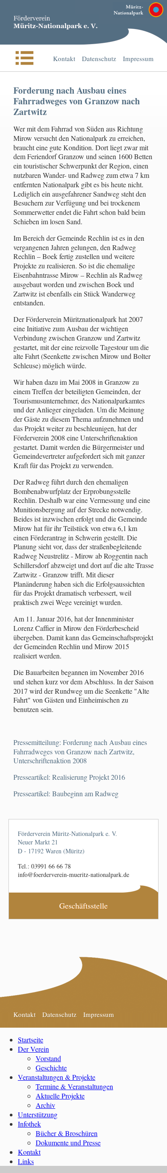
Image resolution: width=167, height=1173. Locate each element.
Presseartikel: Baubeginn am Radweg (65, 793)
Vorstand (48, 1058)
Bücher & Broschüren (67, 1133)
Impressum (138, 58)
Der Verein (33, 1049)
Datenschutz (99, 58)
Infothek (29, 1123)
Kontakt (64, 58)
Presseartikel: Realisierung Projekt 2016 (69, 777)
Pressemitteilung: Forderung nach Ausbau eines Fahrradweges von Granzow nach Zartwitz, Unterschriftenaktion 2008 (80, 751)
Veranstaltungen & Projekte (56, 1077)
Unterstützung (37, 1114)
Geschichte (51, 1067)
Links (26, 1161)
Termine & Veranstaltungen (74, 1086)
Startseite (30, 1039)
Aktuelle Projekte (60, 1095)
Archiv (45, 1105)
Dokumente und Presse (68, 1142)
